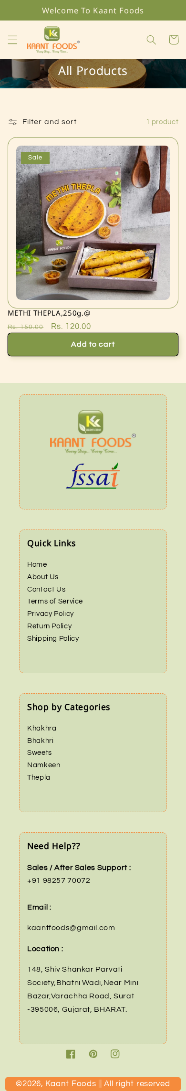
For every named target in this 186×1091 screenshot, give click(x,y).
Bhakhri (40, 740)
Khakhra (41, 728)
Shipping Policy (53, 638)
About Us (43, 577)
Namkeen (43, 765)
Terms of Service (55, 601)
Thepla (39, 777)
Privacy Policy (50, 613)
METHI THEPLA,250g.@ (49, 313)
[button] (12, 40)
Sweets (39, 752)
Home (37, 564)
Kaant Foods (102, 1087)
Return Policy (49, 626)
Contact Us (46, 589)
